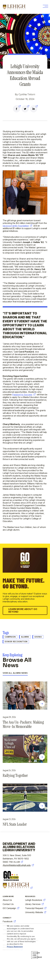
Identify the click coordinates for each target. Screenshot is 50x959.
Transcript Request (34, 908)
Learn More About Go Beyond (22, 610)
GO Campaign (9, 908)
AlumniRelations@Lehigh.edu (17, 865)
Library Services (33, 904)
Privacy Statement (15, 946)
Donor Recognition (16, 641)
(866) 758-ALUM (11, 862)
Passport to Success (22, 394)
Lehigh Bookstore (33, 900)
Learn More (8, 896)
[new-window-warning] (16, 109)
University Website (34, 912)
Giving (38, 637)
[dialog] (25, 941)
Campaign (10, 637)
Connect (7, 918)
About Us (7, 900)
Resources (30, 896)
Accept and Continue (35, 955)
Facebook (8, 921)
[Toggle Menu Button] (45, 7)
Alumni (25, 637)
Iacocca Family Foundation (16, 225)
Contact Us (8, 904)
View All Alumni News (15, 673)
